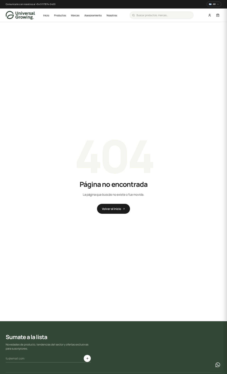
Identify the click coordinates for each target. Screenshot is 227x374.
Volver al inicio (111, 209)
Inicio (46, 15)
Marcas (75, 15)
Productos (60, 15)
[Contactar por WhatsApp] (218, 365)
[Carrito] (217, 15)
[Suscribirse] (87, 358)
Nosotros (112, 15)
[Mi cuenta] (209, 15)
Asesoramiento (93, 15)
